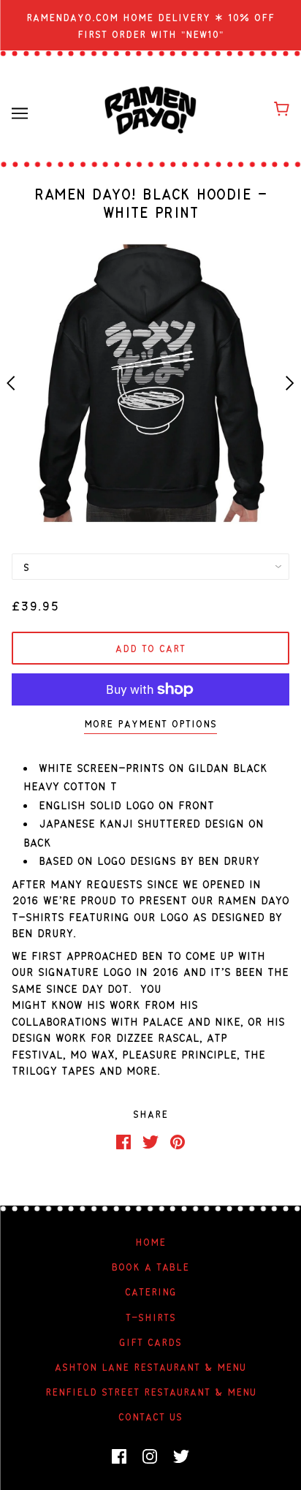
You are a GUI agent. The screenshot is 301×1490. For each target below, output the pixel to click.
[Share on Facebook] (123, 1141)
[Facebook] (119, 1456)
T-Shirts (151, 1317)
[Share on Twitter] (150, 1141)
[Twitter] (181, 1456)
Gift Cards (150, 1341)
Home (150, 1241)
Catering (151, 1291)
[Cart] (281, 108)
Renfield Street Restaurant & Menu (150, 1391)
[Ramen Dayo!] (150, 109)
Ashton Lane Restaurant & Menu (150, 1366)
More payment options (150, 723)
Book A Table (150, 1266)
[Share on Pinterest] (177, 1141)
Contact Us (150, 1416)
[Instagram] (150, 1456)
